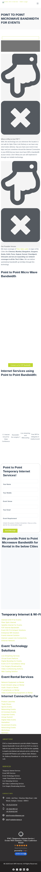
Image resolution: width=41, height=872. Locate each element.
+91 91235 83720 (11, 805)
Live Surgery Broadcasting (11, 666)
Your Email (7, 510)
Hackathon (5, 722)
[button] (20, 97)
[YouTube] (27, 870)
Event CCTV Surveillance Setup (13, 664)
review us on (20, 853)
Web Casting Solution (9, 671)
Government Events (8, 725)
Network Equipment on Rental (12, 682)
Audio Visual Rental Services (11, 778)
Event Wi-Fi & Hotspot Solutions (13, 630)
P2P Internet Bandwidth (10, 628)
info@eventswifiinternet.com (15, 815)
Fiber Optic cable (22, 249)
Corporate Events (8, 715)
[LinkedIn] (24, 870)
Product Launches (8, 702)
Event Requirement (10, 518)
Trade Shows (6, 704)
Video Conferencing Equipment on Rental (17, 693)
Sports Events (6, 707)
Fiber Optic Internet (8, 622)
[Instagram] (17, 870)
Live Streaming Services (10, 656)
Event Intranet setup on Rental (12, 685)
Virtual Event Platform (9, 658)
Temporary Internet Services (11, 770)
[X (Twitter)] (20, 870)
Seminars (4, 733)
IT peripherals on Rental (10, 690)
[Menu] (38, 3)
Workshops (5, 730)
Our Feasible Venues (8, 246)
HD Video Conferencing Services (13, 783)
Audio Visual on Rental (9, 687)
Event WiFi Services (8, 773)
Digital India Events (8, 720)
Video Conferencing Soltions (12, 669)
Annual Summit (7, 717)
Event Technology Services (11, 776)
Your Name (7, 484)
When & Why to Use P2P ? (10, 139)
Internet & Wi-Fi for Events (11, 620)
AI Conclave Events (8, 712)
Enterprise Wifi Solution (10, 633)
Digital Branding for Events (11, 661)
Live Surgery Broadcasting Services (13, 786)
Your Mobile (7, 493)
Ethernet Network (8, 641)
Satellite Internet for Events (11, 625)
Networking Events (8, 709)
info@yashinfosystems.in (14, 819)
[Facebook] (14, 870)
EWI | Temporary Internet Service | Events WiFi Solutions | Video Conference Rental (21, 840)
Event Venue (7, 501)
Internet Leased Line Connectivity (14, 638)
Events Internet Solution (10, 635)
